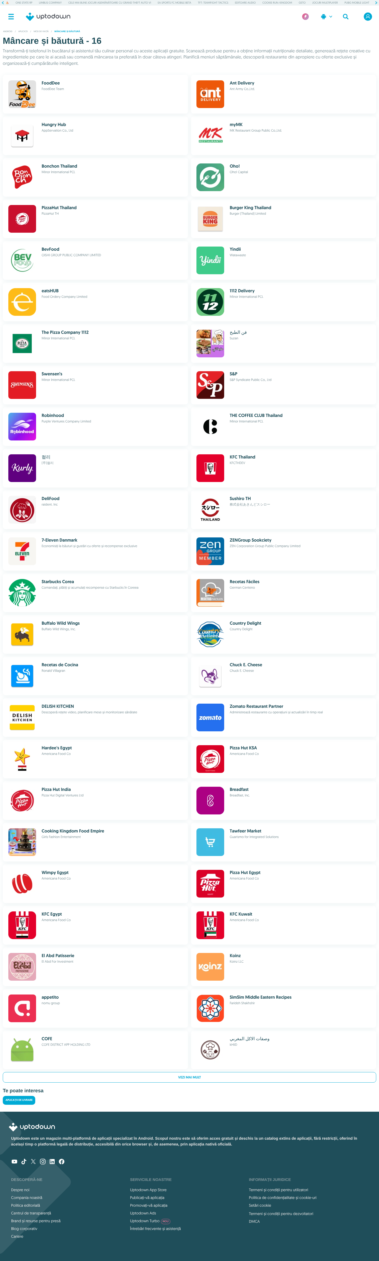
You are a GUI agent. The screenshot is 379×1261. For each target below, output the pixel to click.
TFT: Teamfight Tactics (213, 2)
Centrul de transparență (31, 1213)
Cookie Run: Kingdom (277, 2)
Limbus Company (50, 2)
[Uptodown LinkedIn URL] (52, 1162)
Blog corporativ (24, 1228)
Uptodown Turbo (149, 1220)
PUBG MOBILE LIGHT (357, 2)
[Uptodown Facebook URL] (61, 1162)
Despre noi (20, 1189)
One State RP (24, 2)
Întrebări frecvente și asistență (155, 1228)
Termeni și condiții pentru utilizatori (278, 1189)
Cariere (17, 1236)
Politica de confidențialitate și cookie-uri (282, 1197)
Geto (302, 2)
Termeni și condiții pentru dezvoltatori (281, 1213)
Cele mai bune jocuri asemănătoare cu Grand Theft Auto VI (109, 2)
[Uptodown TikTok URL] (24, 1162)
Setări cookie (260, 1205)
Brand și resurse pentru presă (35, 1220)
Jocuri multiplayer (325, 2)
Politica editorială (25, 1205)
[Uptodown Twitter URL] (33, 1162)
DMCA (254, 1221)
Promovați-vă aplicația (149, 1205)
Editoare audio (245, 2)
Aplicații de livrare (19, 1100)
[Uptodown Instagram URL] (42, 1162)
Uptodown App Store (148, 1189)
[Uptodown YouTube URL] (14, 1162)
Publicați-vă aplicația (147, 1197)
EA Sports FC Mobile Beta (174, 2)
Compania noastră (26, 1197)
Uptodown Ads (143, 1213)
